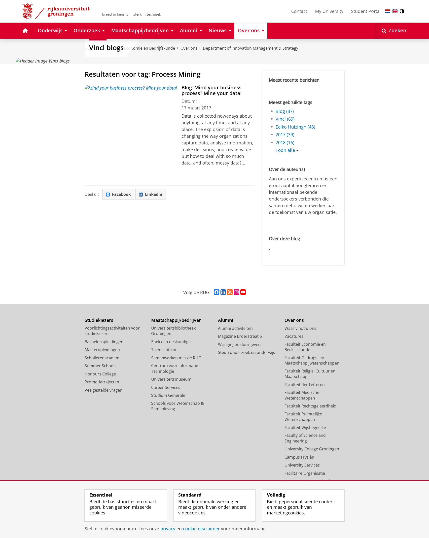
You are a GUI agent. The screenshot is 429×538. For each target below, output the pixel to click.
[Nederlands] (387, 11)
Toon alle (285, 150)
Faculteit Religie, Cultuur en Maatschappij (310, 373)
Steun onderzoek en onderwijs (246, 352)
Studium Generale (168, 395)
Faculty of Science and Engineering (305, 438)
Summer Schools (100, 366)
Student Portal (366, 11)
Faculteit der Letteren (305, 384)
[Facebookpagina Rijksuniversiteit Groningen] (216, 292)
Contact (299, 11)
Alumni (225, 320)
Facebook (121, 194)
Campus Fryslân (299, 457)
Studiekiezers (99, 320)
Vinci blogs (106, 47)
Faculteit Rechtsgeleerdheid (310, 406)
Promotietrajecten (102, 382)
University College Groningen (312, 449)
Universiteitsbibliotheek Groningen (173, 330)
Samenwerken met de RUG (176, 358)
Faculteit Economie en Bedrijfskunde (305, 347)
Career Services (165, 387)
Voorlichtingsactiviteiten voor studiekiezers (112, 330)
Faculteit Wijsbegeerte (305, 427)
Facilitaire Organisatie (305, 473)
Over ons (188, 48)
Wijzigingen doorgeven (239, 344)
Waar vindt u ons (300, 328)
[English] (395, 11)
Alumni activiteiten (235, 328)
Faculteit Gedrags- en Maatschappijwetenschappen (312, 360)
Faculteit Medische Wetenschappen (302, 395)
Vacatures (294, 336)
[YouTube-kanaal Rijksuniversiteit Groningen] (243, 292)
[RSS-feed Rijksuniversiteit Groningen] (230, 292)
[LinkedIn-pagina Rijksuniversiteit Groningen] (223, 292)
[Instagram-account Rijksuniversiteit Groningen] (236, 292)
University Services (302, 465)
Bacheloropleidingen (104, 341)
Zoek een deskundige (171, 341)
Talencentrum (164, 349)
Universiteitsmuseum (171, 379)
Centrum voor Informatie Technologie (174, 368)
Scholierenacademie (104, 358)
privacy (167, 529)
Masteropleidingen (102, 349)
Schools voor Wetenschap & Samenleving (177, 406)
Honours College (100, 374)
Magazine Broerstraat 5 (240, 336)
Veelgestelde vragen (103, 390)
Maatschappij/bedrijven (176, 320)
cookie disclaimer (201, 529)
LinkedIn (153, 194)
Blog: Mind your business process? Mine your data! (211, 90)
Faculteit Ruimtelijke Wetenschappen (303, 416)
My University (329, 11)
